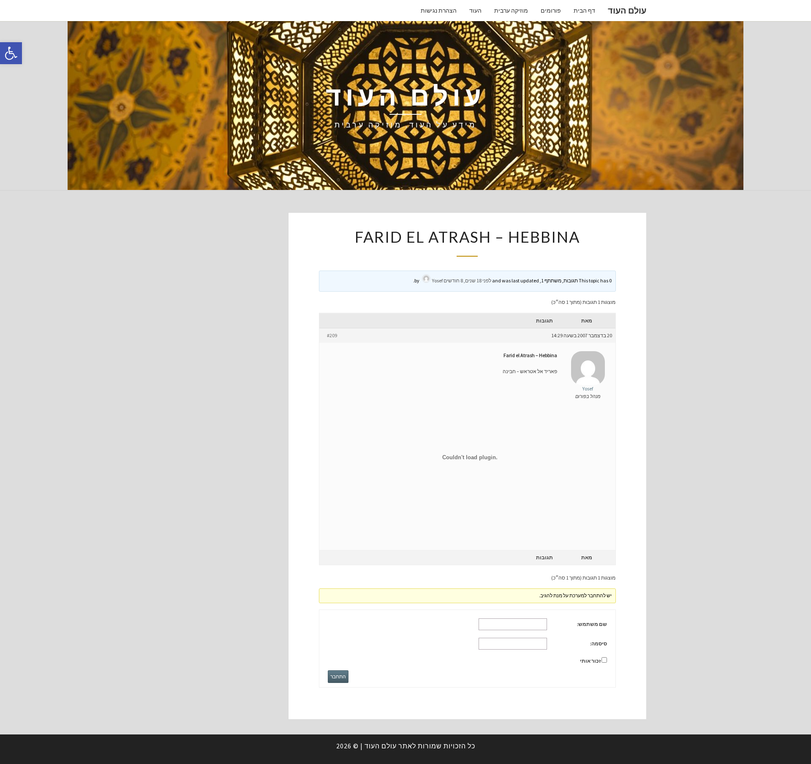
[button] (11, 53)
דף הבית (584, 10)
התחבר (338, 676)
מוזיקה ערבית (511, 10)
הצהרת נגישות (439, 10)
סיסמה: (598, 643)
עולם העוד (627, 10)
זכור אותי (590, 661)
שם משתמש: (592, 624)
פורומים (551, 10)
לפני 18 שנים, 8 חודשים (467, 280)
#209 (332, 335)
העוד (475, 10)
